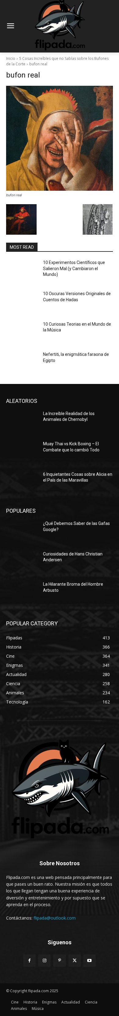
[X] (75, 961)
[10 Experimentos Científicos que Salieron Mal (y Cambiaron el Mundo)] (22, 271)
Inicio (10, 58)
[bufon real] (59, 138)
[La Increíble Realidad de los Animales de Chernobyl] (22, 422)
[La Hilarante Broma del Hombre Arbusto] (22, 592)
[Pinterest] (59, 961)
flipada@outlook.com (55, 918)
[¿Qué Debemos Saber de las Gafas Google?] (22, 532)
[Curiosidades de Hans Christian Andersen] (22, 562)
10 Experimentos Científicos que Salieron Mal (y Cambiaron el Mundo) (74, 268)
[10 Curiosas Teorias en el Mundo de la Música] (22, 332)
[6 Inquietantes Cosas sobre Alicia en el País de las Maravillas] (22, 483)
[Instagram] (44, 961)
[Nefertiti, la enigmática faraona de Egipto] (22, 363)
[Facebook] (29, 961)
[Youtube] (90, 961)
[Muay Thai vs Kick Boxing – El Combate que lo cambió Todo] (22, 452)
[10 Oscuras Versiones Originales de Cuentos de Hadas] (22, 302)
